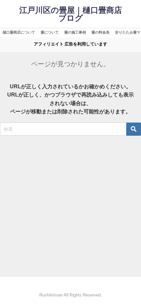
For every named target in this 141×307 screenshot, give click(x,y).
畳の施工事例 (75, 32)
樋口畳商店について (19, 32)
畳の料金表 (100, 32)
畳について (50, 32)
